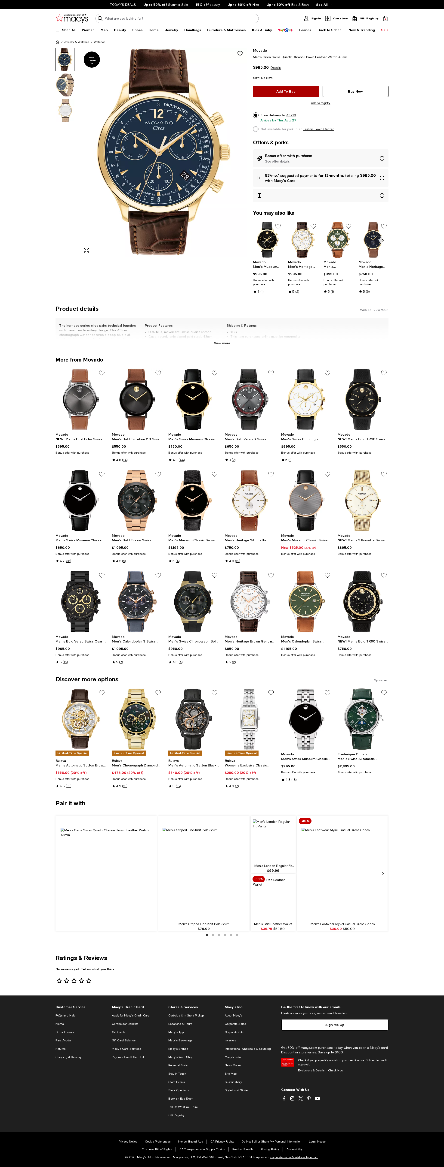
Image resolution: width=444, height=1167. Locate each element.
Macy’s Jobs (233, 1057)
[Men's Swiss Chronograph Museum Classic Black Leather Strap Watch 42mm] (306, 399)
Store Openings (178, 1090)
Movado (260, 50)
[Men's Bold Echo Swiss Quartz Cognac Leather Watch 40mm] (81, 399)
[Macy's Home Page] (72, 18)
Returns (60, 1048)
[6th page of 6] (237, 935)
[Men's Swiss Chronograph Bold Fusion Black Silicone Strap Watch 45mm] (193, 602)
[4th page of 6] (225, 935)
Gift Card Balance (124, 1040)
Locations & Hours (180, 1023)
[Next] (383, 240)
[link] (268, 277)
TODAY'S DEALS (123, 4)
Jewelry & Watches (76, 42)
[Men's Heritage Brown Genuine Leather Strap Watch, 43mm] (250, 602)
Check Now (335, 1070)
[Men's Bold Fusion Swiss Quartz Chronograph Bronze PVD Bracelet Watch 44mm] (137, 500)
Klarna (60, 1023)
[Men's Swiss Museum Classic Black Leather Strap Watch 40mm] (193, 399)
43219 (291, 115)
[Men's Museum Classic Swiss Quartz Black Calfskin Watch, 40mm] (306, 500)
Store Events (176, 1082)
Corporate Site (234, 1032)
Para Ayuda (63, 1040)
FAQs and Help (65, 1015)
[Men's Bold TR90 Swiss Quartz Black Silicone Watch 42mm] (363, 399)
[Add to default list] (278, 226)
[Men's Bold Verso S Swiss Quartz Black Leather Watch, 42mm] (250, 399)
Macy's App (176, 1032)
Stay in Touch (177, 1073)
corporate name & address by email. (294, 1157)
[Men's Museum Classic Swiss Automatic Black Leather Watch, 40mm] (193, 500)
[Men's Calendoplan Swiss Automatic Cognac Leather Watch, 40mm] (306, 602)
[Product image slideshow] (163, 152)
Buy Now (355, 91)
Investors (230, 1040)
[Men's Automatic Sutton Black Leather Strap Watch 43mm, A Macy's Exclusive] (193, 719)
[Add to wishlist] (240, 53)
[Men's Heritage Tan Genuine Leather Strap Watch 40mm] (373, 240)
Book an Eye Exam (180, 1098)
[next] (383, 873)
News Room (233, 1065)
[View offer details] (320, 158)
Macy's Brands (178, 1048)
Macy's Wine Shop (180, 1057)
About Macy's (233, 1015)
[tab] (65, 59)
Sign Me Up (334, 1025)
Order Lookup (65, 1032)
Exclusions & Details (311, 1070)
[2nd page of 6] (213, 935)
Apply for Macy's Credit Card (131, 1015)
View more (222, 343)
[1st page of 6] (207, 935)
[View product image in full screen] (86, 250)
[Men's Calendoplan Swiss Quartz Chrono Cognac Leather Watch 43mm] (338, 240)
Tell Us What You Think (183, 1107)
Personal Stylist (178, 1065)
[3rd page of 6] (219, 935)
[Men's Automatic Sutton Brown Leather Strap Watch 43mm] (81, 719)
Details (276, 67)
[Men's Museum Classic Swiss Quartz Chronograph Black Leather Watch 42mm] (268, 240)
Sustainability (233, 1082)
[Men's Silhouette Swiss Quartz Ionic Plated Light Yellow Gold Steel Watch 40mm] (363, 500)
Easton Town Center (318, 129)
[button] (151, 152)
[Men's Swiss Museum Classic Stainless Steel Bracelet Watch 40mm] (306, 719)
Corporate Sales (235, 1023)
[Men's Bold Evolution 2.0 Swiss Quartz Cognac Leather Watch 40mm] (137, 399)
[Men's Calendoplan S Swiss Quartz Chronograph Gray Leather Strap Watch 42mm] (137, 602)
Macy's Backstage (180, 1040)
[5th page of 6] (231, 935)
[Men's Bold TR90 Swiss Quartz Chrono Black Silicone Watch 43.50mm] (363, 602)
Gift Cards (118, 1032)
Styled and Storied (237, 1090)
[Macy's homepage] (57, 42)
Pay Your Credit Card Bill (128, 1057)
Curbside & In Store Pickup (186, 1015)
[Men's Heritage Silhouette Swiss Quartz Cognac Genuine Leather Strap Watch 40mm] (250, 500)
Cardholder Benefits (125, 1023)
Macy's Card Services (126, 1048)
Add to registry (320, 103)
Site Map (231, 1073)
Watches (99, 42)
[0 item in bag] (385, 18)
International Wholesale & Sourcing (248, 1048)
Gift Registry (176, 1115)
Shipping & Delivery (68, 1057)
